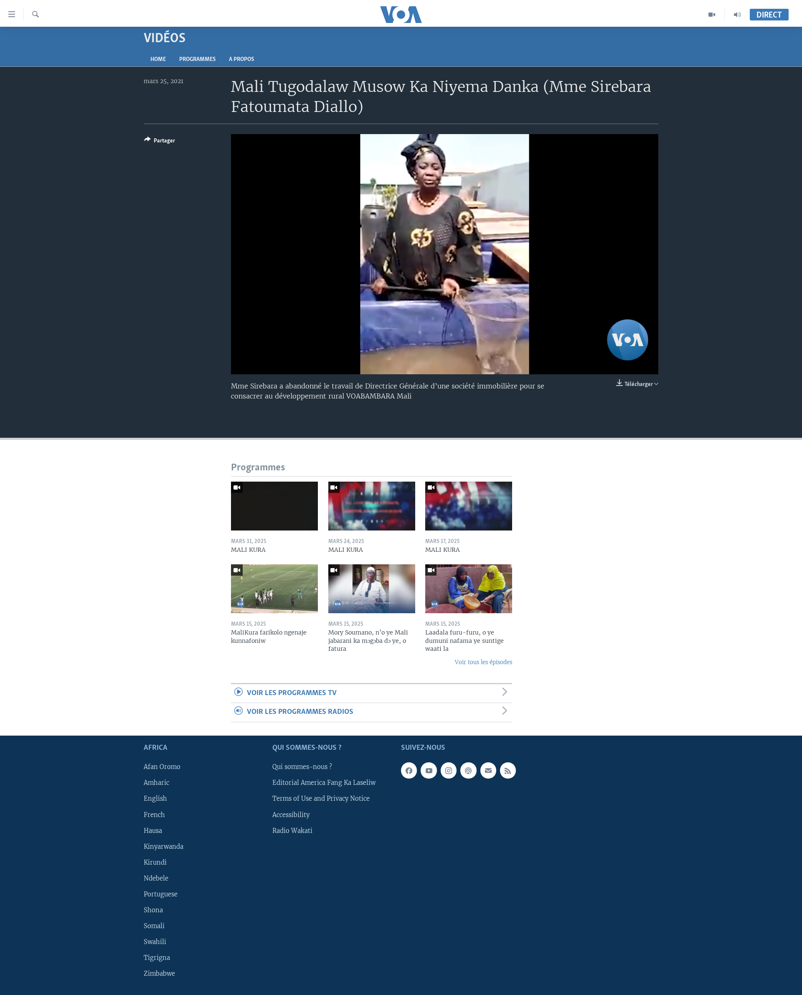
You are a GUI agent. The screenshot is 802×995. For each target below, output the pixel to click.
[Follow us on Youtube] (429, 770)
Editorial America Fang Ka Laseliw (324, 783)
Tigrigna (157, 958)
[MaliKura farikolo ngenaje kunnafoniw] (274, 588)
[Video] (712, 14)
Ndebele (156, 878)
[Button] (159, 142)
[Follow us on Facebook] (409, 770)
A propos (241, 59)
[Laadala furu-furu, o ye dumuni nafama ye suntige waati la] (468, 588)
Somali (154, 926)
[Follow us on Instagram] (449, 770)
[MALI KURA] (274, 506)
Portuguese (161, 894)
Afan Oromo (162, 767)
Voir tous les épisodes (483, 662)
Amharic (156, 783)
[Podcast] (468, 770)
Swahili (155, 942)
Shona (153, 910)
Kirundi (155, 862)
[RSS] (508, 770)
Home (158, 59)
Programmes (197, 59)
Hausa (153, 830)
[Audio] (737, 14)
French (154, 814)
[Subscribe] (488, 770)
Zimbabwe (159, 973)
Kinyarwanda (163, 846)
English (155, 798)
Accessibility (291, 814)
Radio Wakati (292, 830)
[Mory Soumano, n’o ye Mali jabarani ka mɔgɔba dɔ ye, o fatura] (371, 588)
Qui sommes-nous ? (302, 767)
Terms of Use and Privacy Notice (321, 798)
